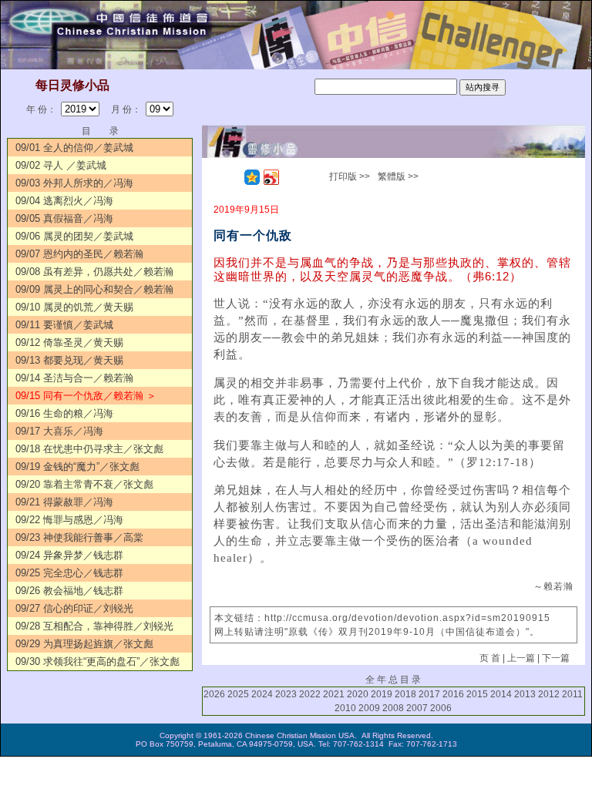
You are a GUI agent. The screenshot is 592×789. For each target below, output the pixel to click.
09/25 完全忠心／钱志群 (69, 573)
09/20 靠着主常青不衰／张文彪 (84, 484)
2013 (525, 694)
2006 (441, 708)
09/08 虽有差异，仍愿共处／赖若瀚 (94, 271)
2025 (238, 694)
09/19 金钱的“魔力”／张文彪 (77, 466)
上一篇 (521, 658)
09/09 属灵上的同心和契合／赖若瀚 (94, 289)
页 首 (489, 658)
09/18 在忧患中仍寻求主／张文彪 (89, 449)
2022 (310, 694)
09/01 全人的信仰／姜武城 (74, 147)
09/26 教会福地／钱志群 (69, 590)
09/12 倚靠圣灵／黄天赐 (69, 342)
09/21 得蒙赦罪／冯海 (64, 502)
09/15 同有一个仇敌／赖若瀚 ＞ (85, 395)
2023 (286, 694)
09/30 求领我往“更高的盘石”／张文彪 (97, 661)
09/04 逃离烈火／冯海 (64, 200)
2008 (393, 708)
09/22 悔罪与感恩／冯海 (69, 519)
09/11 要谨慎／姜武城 (64, 325)
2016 (453, 694)
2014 (501, 694)
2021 (334, 694)
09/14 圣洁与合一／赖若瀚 (74, 378)
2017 (429, 694)
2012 (549, 694)
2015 (477, 694)
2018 (405, 694)
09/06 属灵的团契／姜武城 (74, 236)
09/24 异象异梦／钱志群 (69, 555)
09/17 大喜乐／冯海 (59, 431)
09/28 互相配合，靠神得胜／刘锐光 (94, 626)
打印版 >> (349, 176)
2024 (262, 694)
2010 (345, 708)
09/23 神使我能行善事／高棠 (79, 537)
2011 (572, 694)
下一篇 (556, 658)
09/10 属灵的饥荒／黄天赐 (74, 307)
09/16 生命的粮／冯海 (64, 413)
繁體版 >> (398, 176)
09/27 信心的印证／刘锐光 (74, 608)
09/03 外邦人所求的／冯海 (74, 183)
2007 (417, 708)
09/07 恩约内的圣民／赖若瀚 (79, 254)
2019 (381, 694)
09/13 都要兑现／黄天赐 (69, 360)
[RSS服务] (232, 177)
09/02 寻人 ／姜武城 (60, 165)
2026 (214, 694)
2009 (369, 708)
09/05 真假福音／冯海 (64, 218)
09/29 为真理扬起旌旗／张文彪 (84, 644)
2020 (357, 694)
